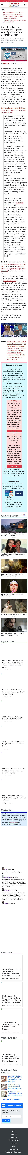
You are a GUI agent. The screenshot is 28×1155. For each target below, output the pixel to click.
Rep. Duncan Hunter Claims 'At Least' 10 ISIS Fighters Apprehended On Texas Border (13, 692)
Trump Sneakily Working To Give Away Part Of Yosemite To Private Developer (11, 1057)
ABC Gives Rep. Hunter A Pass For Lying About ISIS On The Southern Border (13, 744)
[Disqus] (14, 885)
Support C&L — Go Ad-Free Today (14, 1)
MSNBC (23, 348)
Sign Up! (6, 1120)
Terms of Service (13, 823)
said (5, 171)
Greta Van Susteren (18, 346)
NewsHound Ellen (6, 1064)
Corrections (14, 1149)
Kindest (9, 497)
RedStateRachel (6, 1032)
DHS (18, 342)
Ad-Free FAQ (21, 474)
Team (14, 1131)
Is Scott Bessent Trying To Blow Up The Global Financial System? (11, 1025)
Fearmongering (17, 344)
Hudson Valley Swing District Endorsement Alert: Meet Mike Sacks (14, 1086)
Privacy (14, 1143)
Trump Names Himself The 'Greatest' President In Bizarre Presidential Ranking (11, 972)
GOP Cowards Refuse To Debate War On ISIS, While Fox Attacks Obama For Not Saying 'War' (13, 771)
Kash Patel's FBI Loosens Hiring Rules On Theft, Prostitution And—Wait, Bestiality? (11, 999)
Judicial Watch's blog (10, 281)
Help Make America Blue (11, 1099)
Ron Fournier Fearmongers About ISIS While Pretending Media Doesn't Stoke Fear (14, 798)
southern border (19, 355)
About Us (14, 1134)
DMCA (14, 1146)
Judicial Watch (15, 348)
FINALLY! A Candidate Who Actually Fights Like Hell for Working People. (15, 1093)
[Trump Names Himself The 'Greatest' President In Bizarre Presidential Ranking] (11, 961)
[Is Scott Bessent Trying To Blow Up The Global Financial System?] (11, 1014)
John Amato (5, 978)
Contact (14, 1137)
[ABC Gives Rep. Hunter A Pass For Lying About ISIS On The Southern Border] (14, 732)
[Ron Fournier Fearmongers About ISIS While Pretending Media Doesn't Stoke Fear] (14, 786)
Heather (6, 64)
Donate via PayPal (19, 493)
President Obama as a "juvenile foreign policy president (13, 268)
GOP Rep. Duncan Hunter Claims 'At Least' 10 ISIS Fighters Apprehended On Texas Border (13, 110)
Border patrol (11, 342)
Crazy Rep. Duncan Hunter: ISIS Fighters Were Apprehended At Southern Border (12, 31)
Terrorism (10, 357)
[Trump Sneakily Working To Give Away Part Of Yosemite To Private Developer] (11, 1046)
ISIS (8, 348)
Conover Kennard (6, 1005)
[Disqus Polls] (14, 846)
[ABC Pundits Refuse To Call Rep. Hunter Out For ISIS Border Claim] (14, 707)
